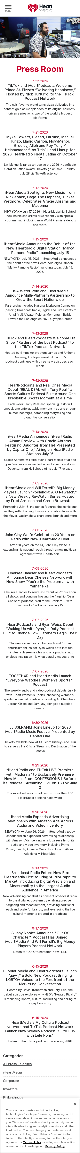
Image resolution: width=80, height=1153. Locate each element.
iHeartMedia (40, 8)
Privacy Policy (55, 1146)
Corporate (11, 1081)
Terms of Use (32, 1142)
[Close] (75, 1104)
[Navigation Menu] (8, 8)
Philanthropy (13, 1097)
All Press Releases (17, 1064)
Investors (10, 1089)
